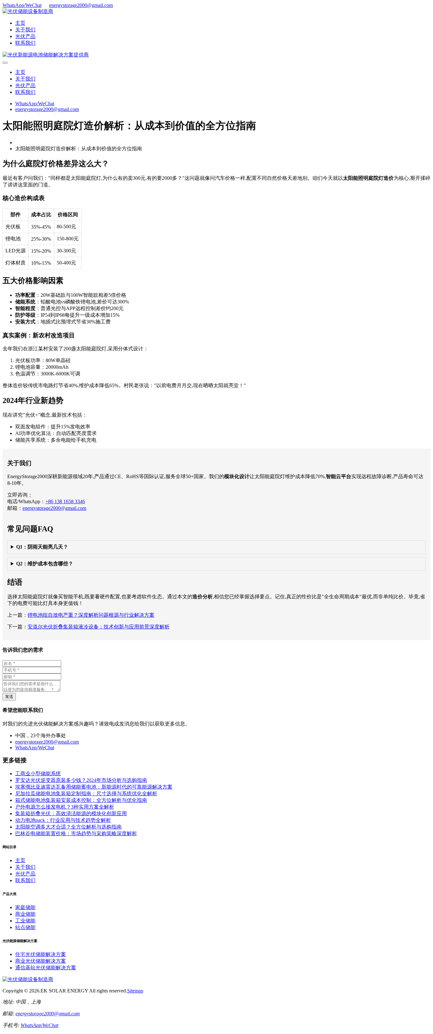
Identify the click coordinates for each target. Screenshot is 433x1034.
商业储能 (25, 914)
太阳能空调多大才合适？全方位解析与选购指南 (68, 826)
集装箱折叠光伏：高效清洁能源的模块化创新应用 (71, 813)
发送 (9, 696)
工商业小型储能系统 (38, 773)
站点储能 (25, 927)
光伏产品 (25, 36)
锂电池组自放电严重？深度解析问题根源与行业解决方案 (91, 615)
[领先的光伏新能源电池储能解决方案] (46, 54)
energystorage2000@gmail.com (81, 5)
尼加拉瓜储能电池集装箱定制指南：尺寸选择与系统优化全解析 (86, 793)
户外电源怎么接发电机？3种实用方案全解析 (64, 807)
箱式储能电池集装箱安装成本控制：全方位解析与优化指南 (81, 800)
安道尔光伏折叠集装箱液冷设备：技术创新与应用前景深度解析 (99, 626)
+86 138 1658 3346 (65, 501)
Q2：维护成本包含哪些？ (44, 563)
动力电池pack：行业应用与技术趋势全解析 (63, 820)
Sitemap (135, 990)
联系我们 (25, 43)
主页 (20, 23)
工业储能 (25, 920)
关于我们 (25, 29)
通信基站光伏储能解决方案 (45, 967)
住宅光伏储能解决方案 (40, 954)
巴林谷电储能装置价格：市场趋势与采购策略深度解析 (76, 833)
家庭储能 (25, 907)
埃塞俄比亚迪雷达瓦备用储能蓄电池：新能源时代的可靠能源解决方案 (93, 787)
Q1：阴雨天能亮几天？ (42, 547)
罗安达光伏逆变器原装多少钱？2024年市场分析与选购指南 (81, 780)
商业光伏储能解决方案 (40, 961)
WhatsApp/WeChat (22, 5)
